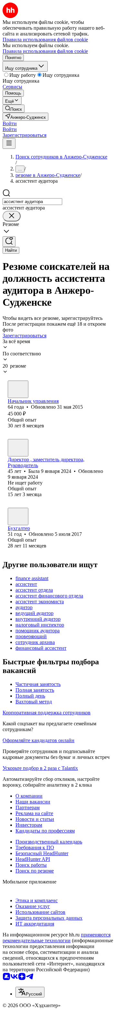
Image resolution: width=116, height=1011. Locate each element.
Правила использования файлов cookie (45, 51)
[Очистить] (12, 216)
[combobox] (32, 201)
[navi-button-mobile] (9, 143)
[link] (13, 109)
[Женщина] (18, 447)
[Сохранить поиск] (9, 241)
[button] (10, 123)
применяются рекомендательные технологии (57, 937)
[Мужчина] (18, 389)
